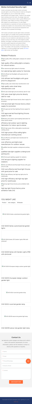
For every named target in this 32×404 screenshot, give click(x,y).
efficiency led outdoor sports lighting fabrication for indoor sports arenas (14, 124)
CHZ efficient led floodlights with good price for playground (14, 79)
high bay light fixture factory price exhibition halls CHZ (13, 189)
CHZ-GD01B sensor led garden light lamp (15, 328)
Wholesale (20, 202)
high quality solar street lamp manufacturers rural (11, 87)
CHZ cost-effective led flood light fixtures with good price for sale (15, 170)
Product (4, 202)
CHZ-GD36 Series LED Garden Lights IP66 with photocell (15, 253)
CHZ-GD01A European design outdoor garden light (14, 279)
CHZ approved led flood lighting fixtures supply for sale (15, 114)
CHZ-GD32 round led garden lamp (13, 304)
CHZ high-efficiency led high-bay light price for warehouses (14, 180)
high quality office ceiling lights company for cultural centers (15, 64)
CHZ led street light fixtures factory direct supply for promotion (15, 105)
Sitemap (16, 401)
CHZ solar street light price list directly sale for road (14, 95)
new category (11, 202)
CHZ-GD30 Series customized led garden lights (15, 227)
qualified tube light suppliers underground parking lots (15, 153)
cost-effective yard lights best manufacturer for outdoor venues (12, 143)
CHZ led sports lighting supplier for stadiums (13, 161)
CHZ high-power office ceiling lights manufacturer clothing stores (13, 134)
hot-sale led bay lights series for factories (15, 71)
